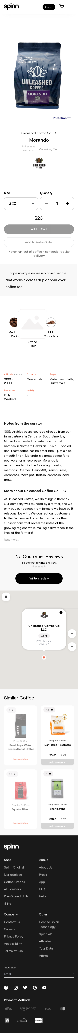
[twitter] (25, 988)
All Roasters (12, 889)
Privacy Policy (13, 936)
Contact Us (12, 922)
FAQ (42, 889)
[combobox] (16, 203)
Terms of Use (13, 951)
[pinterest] (35, 988)
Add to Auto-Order (39, 242)
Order (49, 7)
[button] (46, 203)
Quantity (46, 193)
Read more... (11, 539)
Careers (9, 929)
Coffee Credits (14, 882)
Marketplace (13, 874)
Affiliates (45, 941)
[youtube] (44, 988)
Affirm (43, 955)
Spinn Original (14, 867)
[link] (11, 6)
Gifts (7, 903)
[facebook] (6, 988)
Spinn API (46, 934)
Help (42, 896)
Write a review (39, 578)
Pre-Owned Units (16, 896)
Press (43, 874)
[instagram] (16, 988)
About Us (45, 867)
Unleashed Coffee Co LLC (39, 133)
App (42, 882)
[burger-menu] (71, 7)
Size (7, 193)
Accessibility (13, 943)
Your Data (46, 948)
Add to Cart (39, 229)
